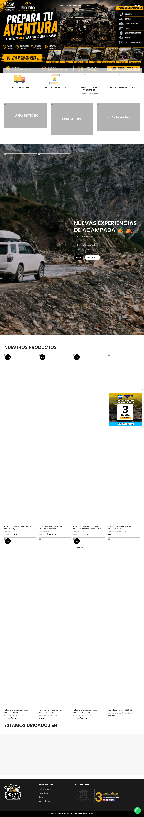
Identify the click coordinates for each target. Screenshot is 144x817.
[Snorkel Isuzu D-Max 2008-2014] (124, 622)
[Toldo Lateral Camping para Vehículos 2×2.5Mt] (55, 622)
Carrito (41, 797)
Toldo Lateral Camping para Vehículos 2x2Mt (16, 711)
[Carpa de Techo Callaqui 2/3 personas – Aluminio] (55, 439)
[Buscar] (126, 6)
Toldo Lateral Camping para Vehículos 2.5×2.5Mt (85, 711)
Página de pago (44, 793)
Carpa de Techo (9, 531)
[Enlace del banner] (25, 115)
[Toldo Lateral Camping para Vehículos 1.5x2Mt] (124, 439)
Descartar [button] (140, 814)
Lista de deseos (44, 801)
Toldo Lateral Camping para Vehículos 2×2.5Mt (50, 711)
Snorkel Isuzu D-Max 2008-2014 (121, 710)
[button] (137, 810)
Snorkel (124, 713)
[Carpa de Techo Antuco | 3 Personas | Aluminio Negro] (20, 439)
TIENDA (78, 257)
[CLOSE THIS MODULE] (142, 389)
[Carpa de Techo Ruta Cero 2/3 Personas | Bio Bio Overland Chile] (89, 439)
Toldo (124, 531)
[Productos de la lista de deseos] (131, 6)
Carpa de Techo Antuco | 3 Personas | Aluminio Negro (20, 527)
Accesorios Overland (115, 531)
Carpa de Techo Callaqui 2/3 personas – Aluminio (51, 527)
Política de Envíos (45, 789)
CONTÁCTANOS (92, 257)
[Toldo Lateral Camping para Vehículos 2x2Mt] (20, 622)
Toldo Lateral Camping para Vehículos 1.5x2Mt (119, 527)
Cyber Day (131, 713)
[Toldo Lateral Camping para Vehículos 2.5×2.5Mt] (89, 622)
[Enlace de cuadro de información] (20, 81)
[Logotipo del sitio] (9, 6)
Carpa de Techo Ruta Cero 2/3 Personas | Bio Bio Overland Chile (87, 527)
